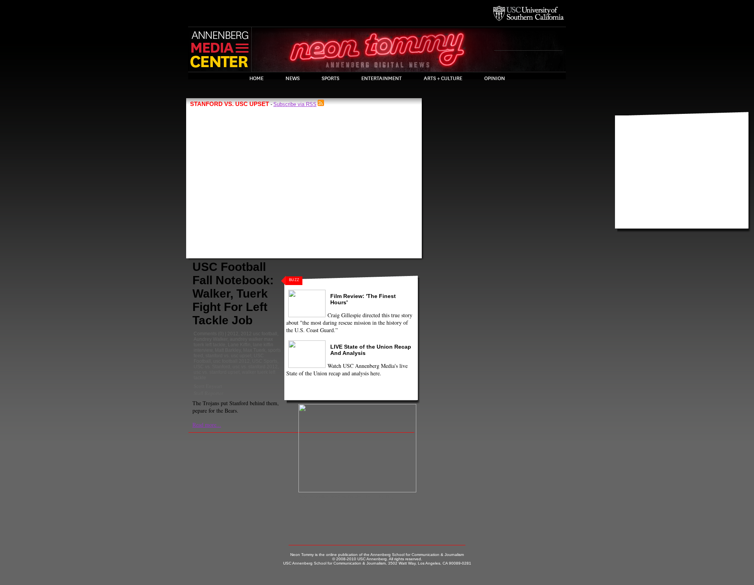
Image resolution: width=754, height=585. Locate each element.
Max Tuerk (254, 350)
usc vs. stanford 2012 (255, 366)
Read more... (206, 424)
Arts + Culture (443, 78)
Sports (330, 78)
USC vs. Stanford (212, 366)
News (292, 78)
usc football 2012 (231, 361)
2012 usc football (259, 333)
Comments (205, 333)
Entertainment (381, 78)
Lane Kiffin (239, 344)
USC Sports (264, 361)
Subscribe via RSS (295, 104)
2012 (232, 333)
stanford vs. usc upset (228, 355)
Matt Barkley (228, 350)
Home (256, 78)
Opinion (494, 78)
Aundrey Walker (210, 339)
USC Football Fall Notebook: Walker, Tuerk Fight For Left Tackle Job (233, 293)
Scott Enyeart (208, 385)
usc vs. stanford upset (217, 372)
